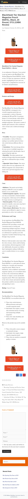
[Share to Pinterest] (24, 376)
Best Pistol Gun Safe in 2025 (9, 481)
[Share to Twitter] (20, 376)
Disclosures (14, 496)
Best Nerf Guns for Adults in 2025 (11, 484)
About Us (23, 495)
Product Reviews (9, 6)
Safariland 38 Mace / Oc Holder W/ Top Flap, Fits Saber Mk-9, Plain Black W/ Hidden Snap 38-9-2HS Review (14, 399)
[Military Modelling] (5, 2)
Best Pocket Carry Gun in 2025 (10, 478)
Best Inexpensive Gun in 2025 (10, 488)
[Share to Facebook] (17, 376)
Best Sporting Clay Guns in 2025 (10, 475)
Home (1, 6)
